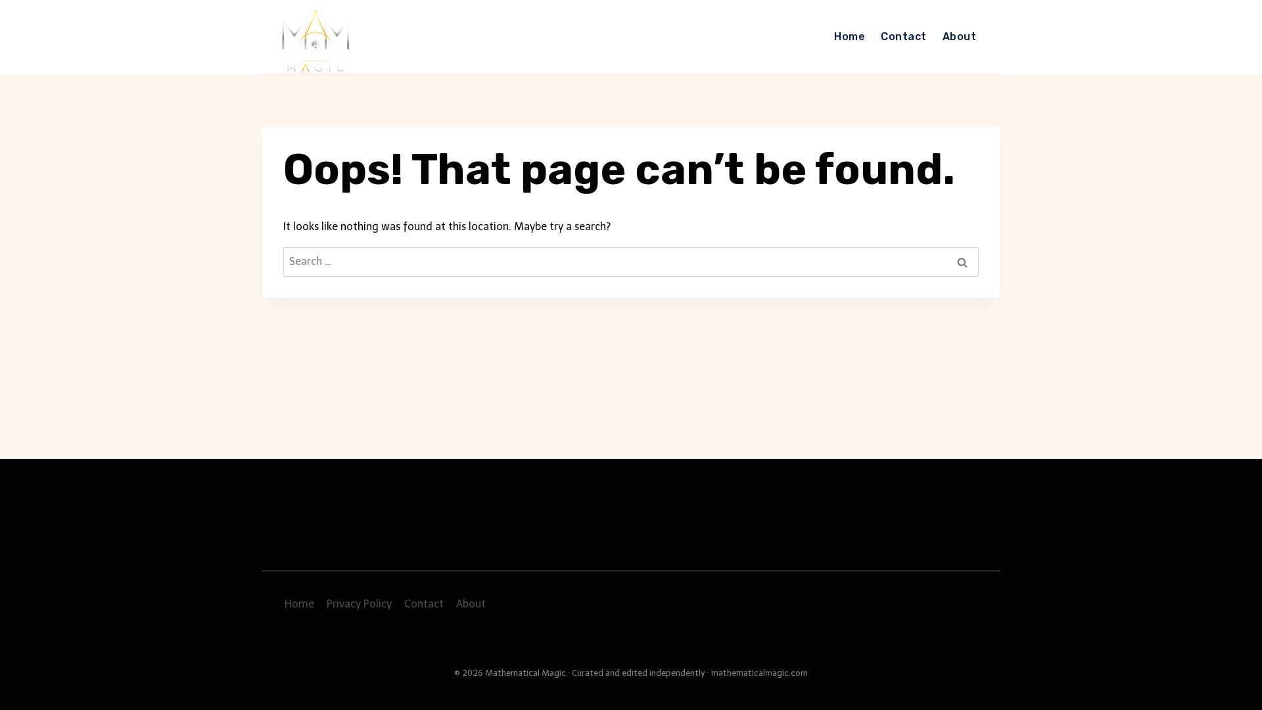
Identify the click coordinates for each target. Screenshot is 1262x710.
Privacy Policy (359, 604)
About (959, 36)
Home (849, 36)
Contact (903, 36)
